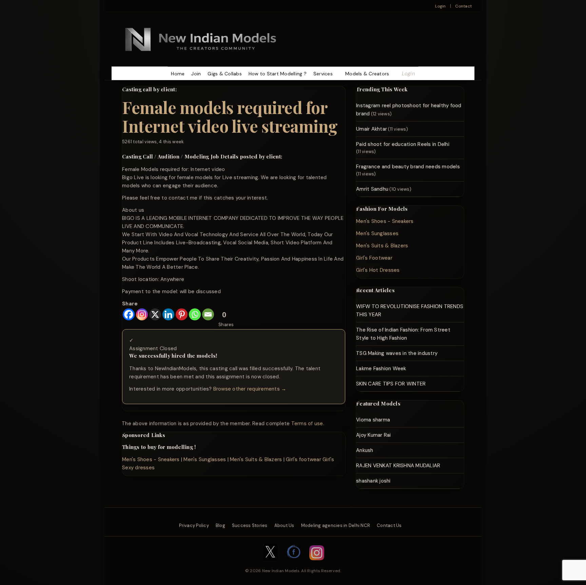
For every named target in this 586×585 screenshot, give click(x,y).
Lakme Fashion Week (381, 368)
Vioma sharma (373, 419)
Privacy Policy (194, 525)
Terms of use (307, 423)
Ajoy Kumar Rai (373, 435)
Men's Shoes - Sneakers (151, 459)
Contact (463, 6)
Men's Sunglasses (204, 459)
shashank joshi (373, 480)
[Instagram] (142, 314)
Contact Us (389, 525)
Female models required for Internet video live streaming (230, 116)
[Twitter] (270, 563)
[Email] (208, 314)
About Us (284, 525)
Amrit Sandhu (372, 189)
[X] (155, 314)
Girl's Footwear (374, 257)
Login (440, 6)
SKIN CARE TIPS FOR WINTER (391, 383)
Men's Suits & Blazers (256, 459)
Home (177, 74)
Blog (220, 525)
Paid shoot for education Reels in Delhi (402, 144)
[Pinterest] (182, 314)
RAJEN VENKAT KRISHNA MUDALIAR (398, 465)
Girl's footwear (303, 459)
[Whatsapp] (195, 314)
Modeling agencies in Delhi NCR (335, 525)
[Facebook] (129, 314)
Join (196, 74)
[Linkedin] (168, 314)
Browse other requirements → (250, 388)
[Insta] (317, 563)
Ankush (364, 450)
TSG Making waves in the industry (396, 353)
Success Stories (250, 525)
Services (323, 74)
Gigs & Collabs (225, 74)
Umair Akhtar (371, 129)
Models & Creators (367, 74)
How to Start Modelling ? (278, 74)
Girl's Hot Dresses (378, 270)
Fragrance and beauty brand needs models (408, 166)
